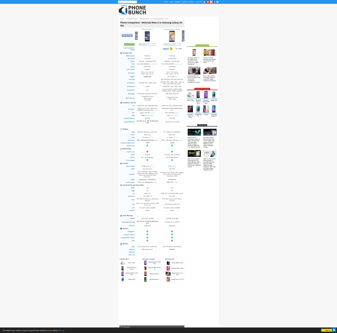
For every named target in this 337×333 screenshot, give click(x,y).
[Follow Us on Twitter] (217, 2)
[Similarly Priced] (153, 64)
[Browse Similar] (149, 115)
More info (61, 330)
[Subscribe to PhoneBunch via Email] (211, 2)
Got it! (328, 330)
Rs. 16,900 (178, 48)
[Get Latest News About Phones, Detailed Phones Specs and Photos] (123, 10)
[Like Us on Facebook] (214, 2)
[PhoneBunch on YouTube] (207, 2)
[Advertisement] (187, 10)
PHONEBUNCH (137, 10)
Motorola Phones (148, 259)
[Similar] (156, 110)
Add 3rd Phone (127, 35)
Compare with (124, 259)
